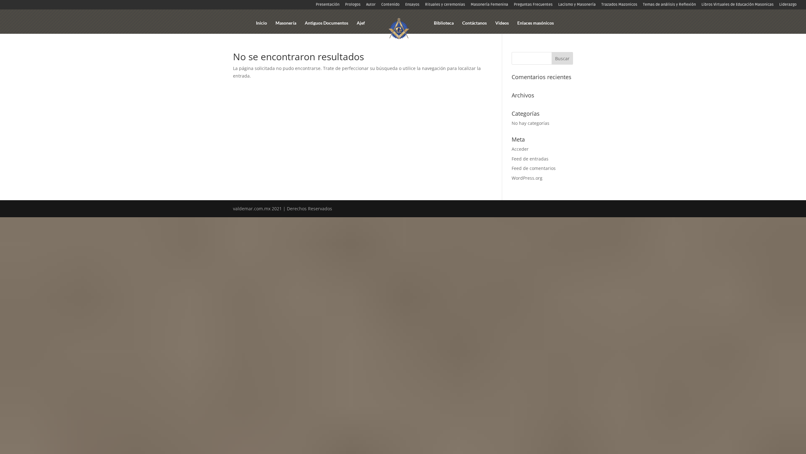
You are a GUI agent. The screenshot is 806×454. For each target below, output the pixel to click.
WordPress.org (527, 178)
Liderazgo (788, 5)
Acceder (520, 149)
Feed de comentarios (534, 168)
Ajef (361, 23)
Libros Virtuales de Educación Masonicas (737, 5)
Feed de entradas (530, 159)
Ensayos (412, 5)
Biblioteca (444, 23)
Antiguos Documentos (326, 23)
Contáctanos (474, 23)
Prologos (352, 5)
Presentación (327, 5)
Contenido (390, 5)
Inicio (261, 23)
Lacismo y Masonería (577, 5)
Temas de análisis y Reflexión (669, 5)
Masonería (285, 23)
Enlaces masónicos (535, 23)
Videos (502, 23)
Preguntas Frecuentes (533, 5)
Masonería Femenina (489, 5)
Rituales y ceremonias (445, 5)
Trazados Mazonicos (619, 5)
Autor (371, 5)
